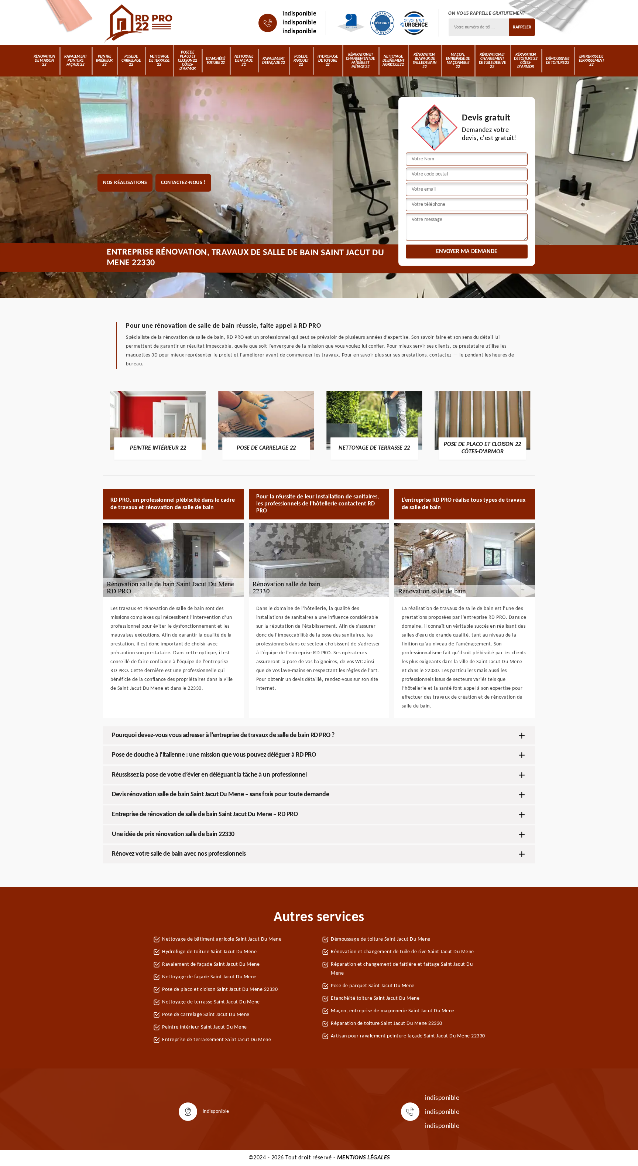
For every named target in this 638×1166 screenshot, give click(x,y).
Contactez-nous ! (183, 182)
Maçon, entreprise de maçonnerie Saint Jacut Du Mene (393, 1011)
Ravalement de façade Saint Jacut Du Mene (211, 964)
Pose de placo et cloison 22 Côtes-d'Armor (187, 61)
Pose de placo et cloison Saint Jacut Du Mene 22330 (220, 989)
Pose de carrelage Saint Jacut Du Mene (206, 1014)
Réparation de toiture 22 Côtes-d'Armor (525, 61)
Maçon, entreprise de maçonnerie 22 (458, 61)
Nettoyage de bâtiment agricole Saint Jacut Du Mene (221, 939)
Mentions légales (363, 1158)
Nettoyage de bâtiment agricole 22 (393, 61)
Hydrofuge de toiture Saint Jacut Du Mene (209, 952)
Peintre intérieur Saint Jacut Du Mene (204, 1027)
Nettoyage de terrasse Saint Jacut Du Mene (211, 1002)
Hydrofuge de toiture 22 (328, 61)
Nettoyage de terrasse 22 (159, 61)
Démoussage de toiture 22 (557, 61)
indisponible (299, 14)
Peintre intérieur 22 (104, 61)
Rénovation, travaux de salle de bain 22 (424, 61)
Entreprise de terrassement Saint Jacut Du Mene (216, 1040)
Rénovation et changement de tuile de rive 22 (492, 61)
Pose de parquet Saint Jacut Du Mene (373, 986)
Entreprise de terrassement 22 (591, 61)
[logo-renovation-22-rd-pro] (139, 23)
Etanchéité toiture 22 (215, 61)
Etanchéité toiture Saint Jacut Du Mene (375, 998)
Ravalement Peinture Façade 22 (75, 61)
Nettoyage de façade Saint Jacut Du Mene (209, 977)
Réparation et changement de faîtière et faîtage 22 (360, 61)
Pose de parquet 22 (301, 61)
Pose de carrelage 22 (131, 61)
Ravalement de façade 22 (273, 61)
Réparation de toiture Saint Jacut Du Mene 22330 (386, 1023)
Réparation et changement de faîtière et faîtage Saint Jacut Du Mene (402, 969)
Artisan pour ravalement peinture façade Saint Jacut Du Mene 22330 (408, 1036)
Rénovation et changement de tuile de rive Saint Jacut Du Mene (402, 952)
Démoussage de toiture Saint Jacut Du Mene (381, 939)
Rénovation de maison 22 (44, 61)
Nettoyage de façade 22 (243, 61)
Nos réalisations (125, 182)
